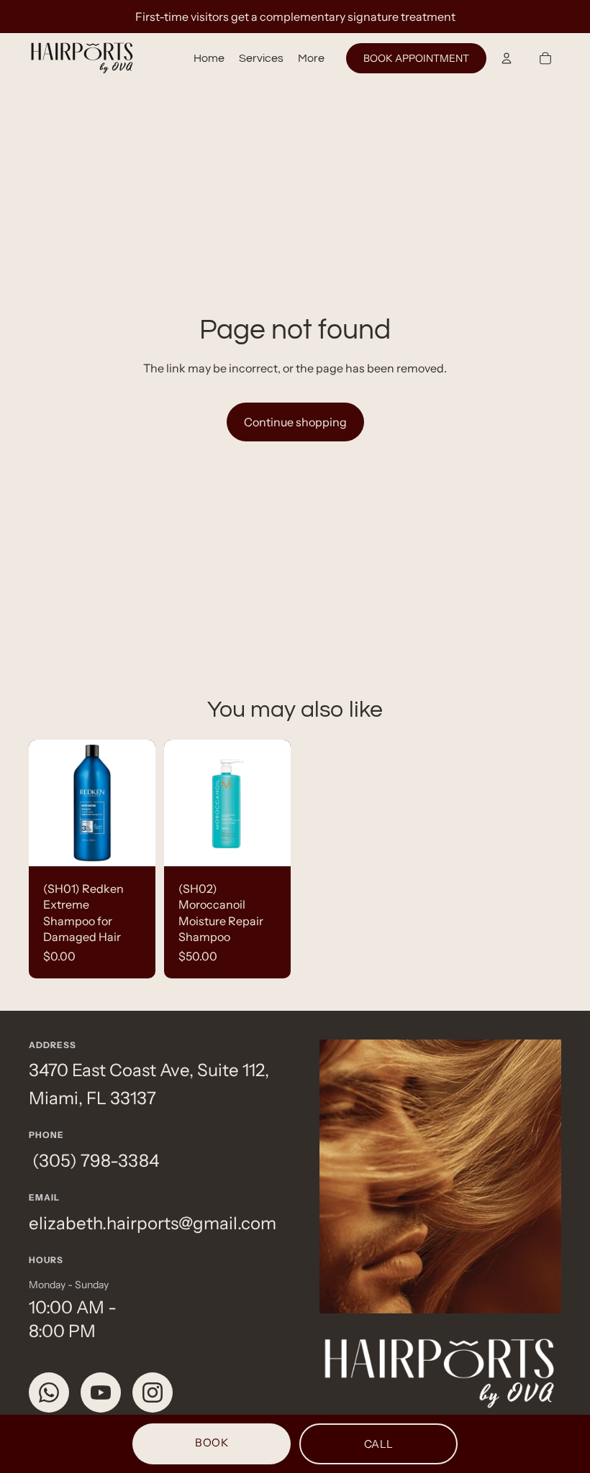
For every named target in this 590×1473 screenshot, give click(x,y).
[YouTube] (101, 1392)
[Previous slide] (175, 803)
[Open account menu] (506, 58)
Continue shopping (295, 422)
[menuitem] (311, 58)
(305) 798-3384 (94, 1160)
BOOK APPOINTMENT (416, 58)
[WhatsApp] (49, 1392)
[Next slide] (279, 803)
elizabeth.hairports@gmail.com (152, 1223)
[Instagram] (152, 1392)
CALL (379, 1444)
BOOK (211, 1442)
